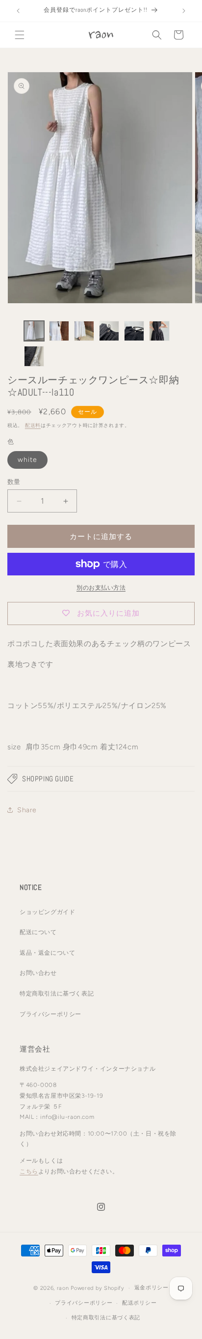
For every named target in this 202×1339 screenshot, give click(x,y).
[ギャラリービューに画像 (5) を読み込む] (134, 331)
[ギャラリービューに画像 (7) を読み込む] (34, 356)
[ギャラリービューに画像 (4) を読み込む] (109, 331)
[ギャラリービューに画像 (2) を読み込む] (59, 331)
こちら (29, 1171)
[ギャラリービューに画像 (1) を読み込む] (34, 331)
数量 (14, 481)
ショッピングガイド (47, 912)
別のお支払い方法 (101, 587)
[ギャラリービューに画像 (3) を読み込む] (84, 331)
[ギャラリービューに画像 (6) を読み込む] (159, 331)
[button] (19, 35)
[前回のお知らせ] (18, 11)
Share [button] (27, 810)
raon (63, 1288)
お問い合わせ (38, 972)
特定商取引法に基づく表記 (57, 993)
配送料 (33, 425)
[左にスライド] (11, 346)
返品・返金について (47, 952)
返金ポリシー (151, 1287)
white (27, 460)
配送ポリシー (139, 1303)
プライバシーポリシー (50, 1014)
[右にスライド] (191, 346)
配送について (38, 932)
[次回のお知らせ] (184, 11)
